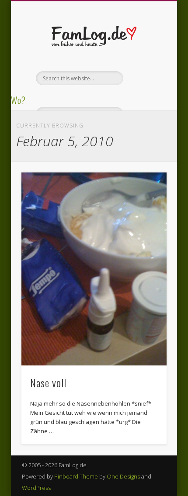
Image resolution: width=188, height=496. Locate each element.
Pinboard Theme (76, 476)
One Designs (123, 476)
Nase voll (48, 382)
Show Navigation (145, 78)
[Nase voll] (94, 268)
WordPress (36, 488)
